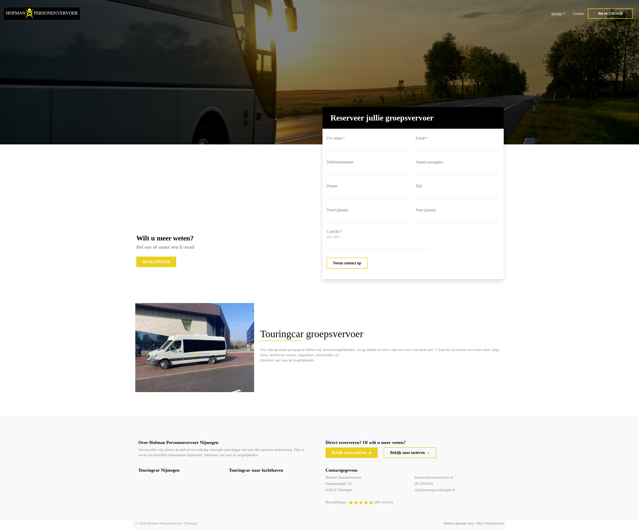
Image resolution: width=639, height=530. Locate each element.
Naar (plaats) (426, 210)
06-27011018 (424, 484)
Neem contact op (347, 263)
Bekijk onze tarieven (349, 452)
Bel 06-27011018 (610, 13)
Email (422, 138)
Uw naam (335, 138)
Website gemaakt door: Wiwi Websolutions (473, 523)
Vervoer (556, 13)
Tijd (419, 186)
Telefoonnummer (339, 162)
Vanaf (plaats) (337, 210)
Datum (331, 186)
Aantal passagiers (429, 162)
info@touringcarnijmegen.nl (435, 490)
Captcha (334, 231)
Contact (578, 13)
